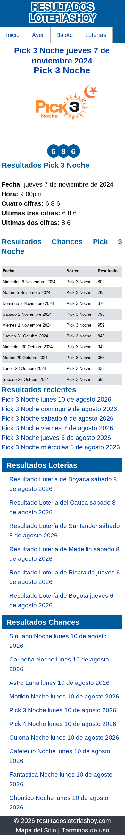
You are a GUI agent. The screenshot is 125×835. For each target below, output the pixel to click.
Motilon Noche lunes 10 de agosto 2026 (64, 696)
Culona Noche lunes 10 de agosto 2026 (64, 737)
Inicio (13, 35)
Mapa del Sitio (36, 830)
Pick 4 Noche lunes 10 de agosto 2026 (62, 723)
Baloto (64, 35)
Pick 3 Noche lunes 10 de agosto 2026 (62, 710)
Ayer (38, 35)
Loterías (95, 35)
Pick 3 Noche (62, 70)
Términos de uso (85, 830)
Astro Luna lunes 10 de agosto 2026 (59, 682)
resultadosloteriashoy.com (74, 820)
